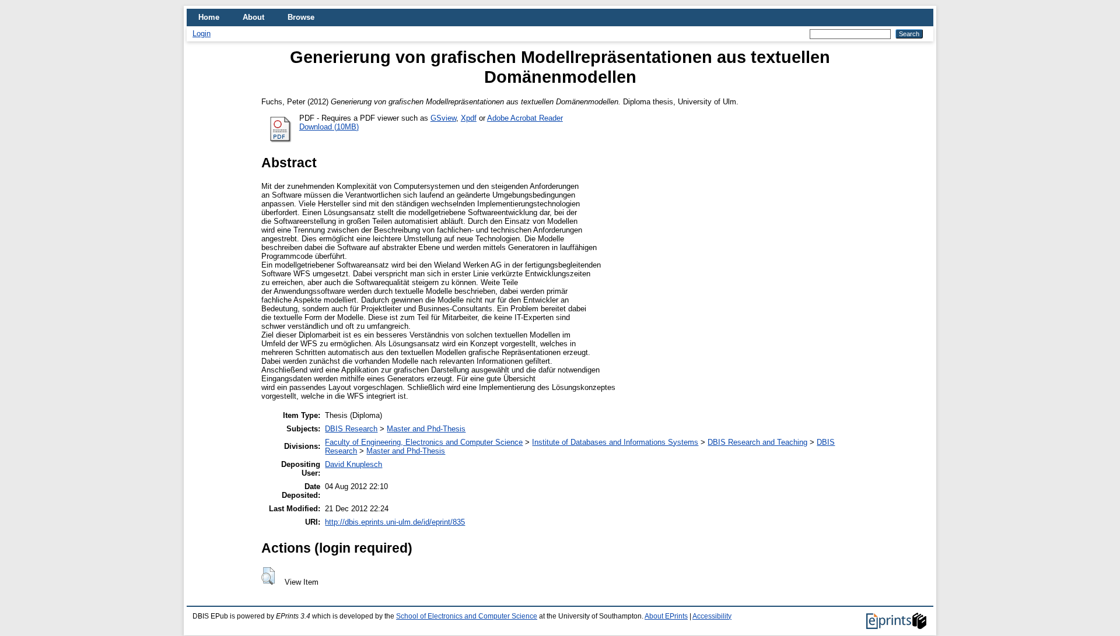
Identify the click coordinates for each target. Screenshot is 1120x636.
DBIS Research (351, 428)
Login (201, 33)
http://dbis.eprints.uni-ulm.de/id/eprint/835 (395, 522)
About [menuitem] (253, 17)
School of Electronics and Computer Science (466, 616)
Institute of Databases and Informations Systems (615, 442)
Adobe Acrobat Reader (525, 118)
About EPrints (666, 616)
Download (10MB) (329, 126)
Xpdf (469, 118)
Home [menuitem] (208, 17)
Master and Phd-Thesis (426, 428)
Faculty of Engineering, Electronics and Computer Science (424, 442)
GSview (443, 118)
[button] (268, 576)
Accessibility (712, 616)
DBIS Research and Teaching (757, 442)
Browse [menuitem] (301, 17)
